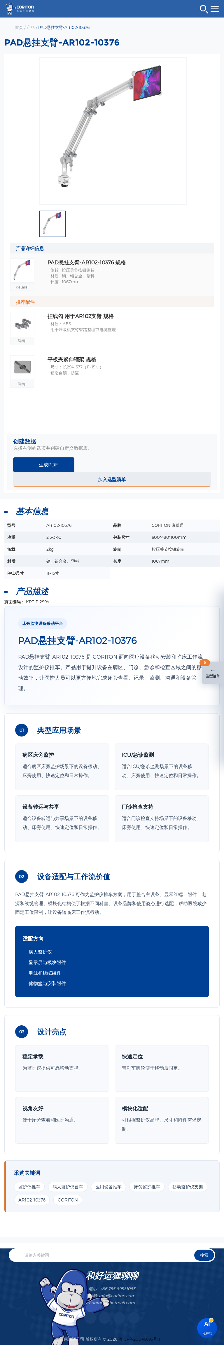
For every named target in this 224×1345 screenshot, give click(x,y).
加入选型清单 (112, 479)
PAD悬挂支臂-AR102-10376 (64, 27)
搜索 (204, 1255)
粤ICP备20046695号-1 (139, 1339)
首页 (19, 27)
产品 (31, 27)
